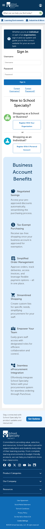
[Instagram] (19, 465)
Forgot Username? (14, 90)
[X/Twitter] (14, 465)
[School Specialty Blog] (34, 465)
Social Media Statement (22, 504)
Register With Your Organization (26, 124)
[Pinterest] (9, 465)
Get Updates (34, 419)
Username (8, 57)
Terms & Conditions (22, 509)
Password (8, 69)
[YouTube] (24, 465)
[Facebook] (4, 465)
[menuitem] (12, 20)
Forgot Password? (30, 90)
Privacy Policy (22, 513)
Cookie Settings (22, 521)
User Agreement (22, 500)
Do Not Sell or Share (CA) (22, 517)
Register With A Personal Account (27, 148)
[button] (40, 13)
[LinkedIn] (29, 465)
